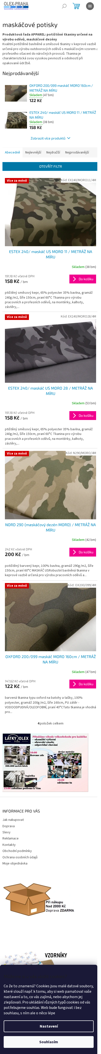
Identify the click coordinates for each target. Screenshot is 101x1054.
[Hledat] (64, 6)
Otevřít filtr (50, 166)
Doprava (8, 826)
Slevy (6, 832)
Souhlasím (48, 1042)
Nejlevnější (33, 152)
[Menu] (90, 6)
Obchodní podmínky (17, 851)
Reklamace (10, 838)
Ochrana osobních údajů (20, 857)
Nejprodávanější (77, 152)
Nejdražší (53, 152)
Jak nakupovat (13, 819)
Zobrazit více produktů (48, 138)
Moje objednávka (14, 863)
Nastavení (49, 1026)
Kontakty (9, 844)
